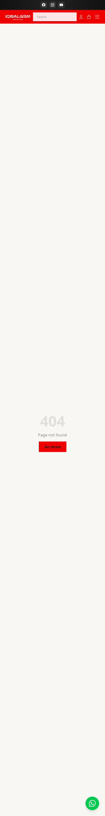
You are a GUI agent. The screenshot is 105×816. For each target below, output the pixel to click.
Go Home (53, 446)
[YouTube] (61, 4)
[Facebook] (43, 4)
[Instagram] (52, 4)
